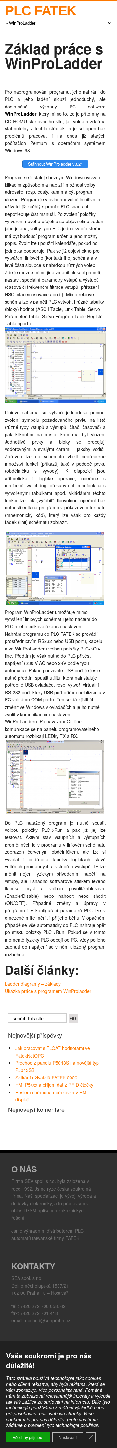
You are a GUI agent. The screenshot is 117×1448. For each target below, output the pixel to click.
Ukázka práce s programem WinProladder (48, 991)
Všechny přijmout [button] (28, 1437)
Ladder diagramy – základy (33, 983)
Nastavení (68, 1437)
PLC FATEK (40, 10)
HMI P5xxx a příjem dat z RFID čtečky (54, 1084)
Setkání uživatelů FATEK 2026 (46, 1077)
